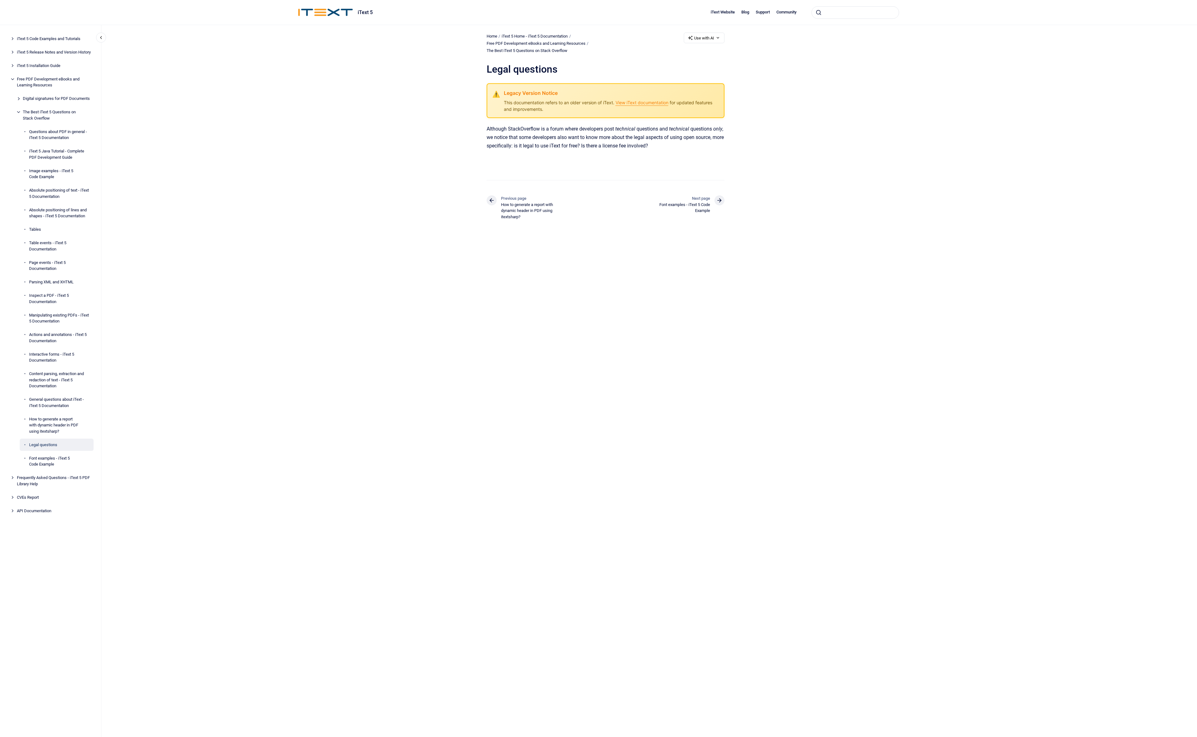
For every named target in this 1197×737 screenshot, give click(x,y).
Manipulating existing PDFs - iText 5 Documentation (59, 318)
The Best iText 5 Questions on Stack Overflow (49, 115)
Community (786, 12)
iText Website (723, 12)
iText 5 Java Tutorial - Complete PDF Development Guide (56, 154)
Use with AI (704, 38)
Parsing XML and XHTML (51, 282)
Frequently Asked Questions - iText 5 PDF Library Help (53, 480)
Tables (35, 229)
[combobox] (855, 12)
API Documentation (34, 510)
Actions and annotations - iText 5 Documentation (58, 337)
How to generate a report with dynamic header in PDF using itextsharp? (53, 425)
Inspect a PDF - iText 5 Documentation (49, 298)
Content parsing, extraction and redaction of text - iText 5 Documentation (56, 379)
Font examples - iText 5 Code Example (49, 461)
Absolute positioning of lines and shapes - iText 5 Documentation (58, 213)
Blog (745, 12)
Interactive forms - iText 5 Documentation (51, 357)
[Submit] (819, 13)
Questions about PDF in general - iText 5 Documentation (58, 134)
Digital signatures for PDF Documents (56, 98)
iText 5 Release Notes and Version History (54, 52)
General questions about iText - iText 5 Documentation (56, 402)
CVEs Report (28, 497)
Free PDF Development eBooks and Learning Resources (48, 82)
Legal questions (43, 444)
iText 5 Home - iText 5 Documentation (535, 36)
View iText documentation (642, 102)
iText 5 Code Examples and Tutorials (48, 38)
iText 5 (365, 12)
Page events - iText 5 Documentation (47, 265)
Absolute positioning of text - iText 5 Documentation (59, 193)
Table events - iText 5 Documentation (47, 245)
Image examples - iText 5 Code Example (51, 173)
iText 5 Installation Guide (38, 65)
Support (763, 12)
